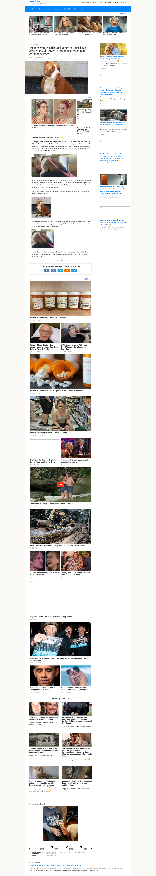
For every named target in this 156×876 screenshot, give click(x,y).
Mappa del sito (76, 865)
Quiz (47, 9)
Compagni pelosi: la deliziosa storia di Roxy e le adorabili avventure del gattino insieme (77, 783)
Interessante (57, 9)
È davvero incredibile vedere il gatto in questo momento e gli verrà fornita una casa (112, 125)
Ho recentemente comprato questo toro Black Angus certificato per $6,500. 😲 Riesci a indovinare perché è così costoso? (77, 720)
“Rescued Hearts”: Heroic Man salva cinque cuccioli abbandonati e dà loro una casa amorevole (43, 750)
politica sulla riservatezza (88, 2)
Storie (41, 9)
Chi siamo (69, 865)
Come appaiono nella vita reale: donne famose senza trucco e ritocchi (43, 718)
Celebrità (67, 9)
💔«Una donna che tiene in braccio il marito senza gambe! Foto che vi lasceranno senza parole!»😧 (112, 59)
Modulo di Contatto (59, 865)
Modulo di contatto (120, 2)
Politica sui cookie (105, 2)
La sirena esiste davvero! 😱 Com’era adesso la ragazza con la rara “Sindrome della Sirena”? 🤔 (113, 222)
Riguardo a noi (78, 9)
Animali (33, 9)
